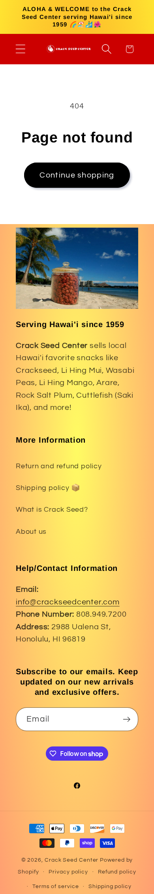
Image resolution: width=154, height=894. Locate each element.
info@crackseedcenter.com (68, 602)
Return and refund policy (59, 466)
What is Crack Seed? (52, 509)
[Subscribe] (126, 719)
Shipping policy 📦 (48, 488)
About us (31, 531)
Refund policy (117, 872)
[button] (20, 49)
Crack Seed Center (71, 860)
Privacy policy (68, 872)
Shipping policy (109, 886)
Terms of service (55, 886)
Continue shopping (76, 175)
